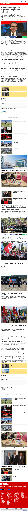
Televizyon (8, 502)
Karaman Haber (3, 501)
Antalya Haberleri (9, 496)
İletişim (22, 494)
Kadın (8, 500)
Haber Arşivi (22, 495)
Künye (22, 492)
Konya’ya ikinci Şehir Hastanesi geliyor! (17, 148)
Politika (8, 491)
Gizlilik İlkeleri (23, 493)
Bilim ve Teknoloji (9, 499)
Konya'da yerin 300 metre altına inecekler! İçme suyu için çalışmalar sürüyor (19, 142)
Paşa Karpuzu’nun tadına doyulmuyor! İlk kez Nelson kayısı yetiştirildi (19, 121)
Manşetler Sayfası (16, 493)
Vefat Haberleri (3, 502)
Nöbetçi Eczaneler (16, 499)
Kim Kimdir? (2, 498)
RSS (7, 508)
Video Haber (9, 495)
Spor (8, 498)
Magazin (8, 504)
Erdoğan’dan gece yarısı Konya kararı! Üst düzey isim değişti (19, 128)
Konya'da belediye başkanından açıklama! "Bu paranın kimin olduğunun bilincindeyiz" (19, 199)
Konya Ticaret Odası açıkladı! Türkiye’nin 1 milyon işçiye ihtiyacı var (13, 170)
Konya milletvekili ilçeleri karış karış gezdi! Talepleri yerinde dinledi (19, 476)
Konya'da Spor (9, 503)
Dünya (8, 492)
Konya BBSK (2, 493)
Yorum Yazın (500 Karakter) (4, 379)
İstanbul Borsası (16, 494)
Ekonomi (2, 494)
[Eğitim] (14, 179)
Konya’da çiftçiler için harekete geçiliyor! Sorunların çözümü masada (19, 192)
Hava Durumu (16, 500)
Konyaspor (2, 492)
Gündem (2, 491)
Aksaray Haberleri (3, 500)
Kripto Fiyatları (16, 497)
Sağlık (1, 495)
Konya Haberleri (8, 205)
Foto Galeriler (16, 492)
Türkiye (2, 496)
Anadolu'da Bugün (3, 205)
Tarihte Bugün (2, 499)
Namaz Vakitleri (16, 501)
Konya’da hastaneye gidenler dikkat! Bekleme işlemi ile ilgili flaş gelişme (19, 135)
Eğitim (1, 497)
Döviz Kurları (16, 495)
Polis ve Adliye (9, 493)
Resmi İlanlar (23, 491)
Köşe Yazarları (16, 491)
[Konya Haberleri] (14, 457)
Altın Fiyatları (16, 496)
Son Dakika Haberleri (24, 497)
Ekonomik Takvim (16, 498)
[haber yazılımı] (25, 510)
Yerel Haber (9, 494)
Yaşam (8, 501)
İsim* (1, 99)
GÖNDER (26, 108)
